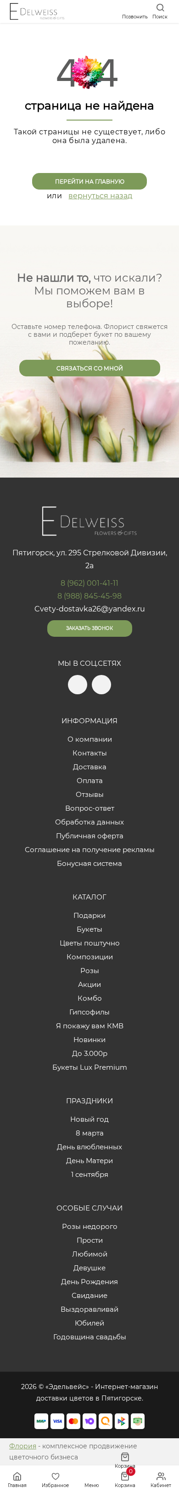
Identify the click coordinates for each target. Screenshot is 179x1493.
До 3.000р (89, 1053)
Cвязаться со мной (89, 368)
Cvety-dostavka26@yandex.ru (89, 609)
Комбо (90, 998)
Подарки (89, 915)
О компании (89, 739)
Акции (89, 984)
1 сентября (89, 1174)
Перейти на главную (89, 181)
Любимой (89, 1254)
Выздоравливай (89, 1309)
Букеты (89, 929)
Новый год (89, 1119)
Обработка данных (89, 822)
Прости (90, 1240)
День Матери (89, 1160)
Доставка (89, 766)
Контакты (90, 753)
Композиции (90, 956)
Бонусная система (89, 863)
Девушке (89, 1267)
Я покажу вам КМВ (89, 1025)
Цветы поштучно (90, 943)
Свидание (89, 1295)
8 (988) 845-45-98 (89, 596)
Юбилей (89, 1323)
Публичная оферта (89, 835)
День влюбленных (89, 1146)
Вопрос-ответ (89, 808)
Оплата (90, 780)
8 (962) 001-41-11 (89, 583)
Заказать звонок (89, 628)
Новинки (89, 1039)
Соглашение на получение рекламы (90, 849)
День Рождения (89, 1281)
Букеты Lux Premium (89, 1067)
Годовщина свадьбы (89, 1336)
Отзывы (90, 794)
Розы (89, 970)
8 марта (90, 1133)
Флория (22, 1446)
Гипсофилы (89, 1012)
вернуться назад (100, 195)
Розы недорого (89, 1226)
